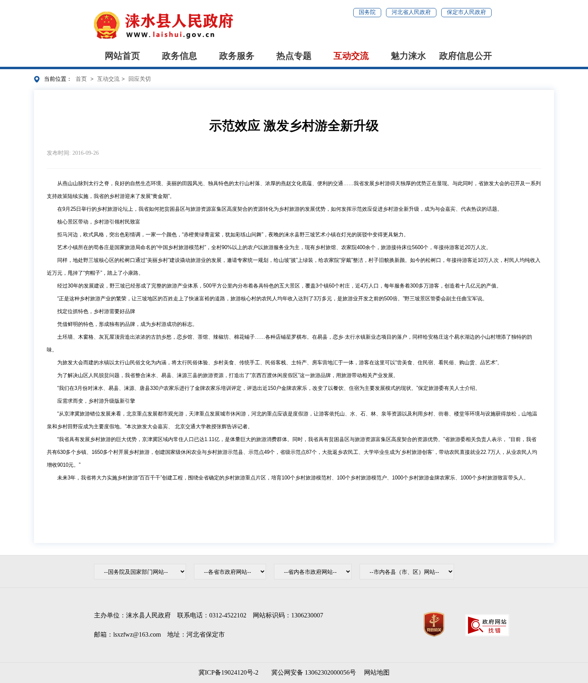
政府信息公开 (465, 56)
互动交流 (351, 56)
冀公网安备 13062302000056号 (312, 672)
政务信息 (179, 56)
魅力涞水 (408, 56)
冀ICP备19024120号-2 (228, 672)
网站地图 (377, 672)
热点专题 (294, 56)
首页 (81, 79)
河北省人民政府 (411, 12)
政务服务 (236, 56)
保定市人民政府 (466, 12)
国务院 (367, 12)
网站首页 (122, 56)
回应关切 (139, 79)
